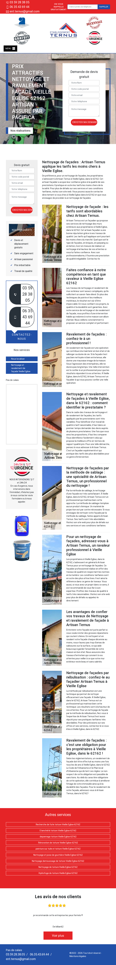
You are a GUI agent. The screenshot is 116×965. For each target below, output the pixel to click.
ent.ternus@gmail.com (24, 11)
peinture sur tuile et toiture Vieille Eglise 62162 (58, 849)
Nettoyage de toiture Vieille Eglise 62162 (58, 867)
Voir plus (58, 935)
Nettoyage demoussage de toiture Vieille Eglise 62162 (58, 861)
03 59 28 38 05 (19, 2)
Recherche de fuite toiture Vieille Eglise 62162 (58, 824)
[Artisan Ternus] (63, 30)
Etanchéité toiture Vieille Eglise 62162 (58, 830)
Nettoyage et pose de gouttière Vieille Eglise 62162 (58, 855)
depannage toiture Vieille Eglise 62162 (58, 836)
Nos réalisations (21, 130)
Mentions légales (77, 956)
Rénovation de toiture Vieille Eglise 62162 (58, 842)
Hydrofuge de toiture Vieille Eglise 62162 (58, 873)
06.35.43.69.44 (39, 954)
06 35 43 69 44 (19, 7)
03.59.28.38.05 (15, 954)
